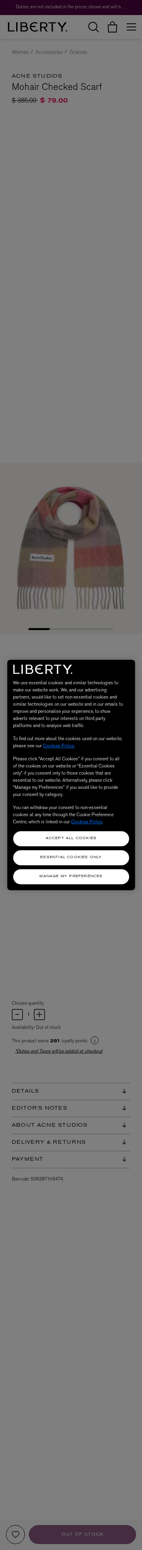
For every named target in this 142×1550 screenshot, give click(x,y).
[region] (71, 775)
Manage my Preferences (71, 876)
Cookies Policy (58, 746)
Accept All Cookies (71, 838)
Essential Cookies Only (71, 857)
